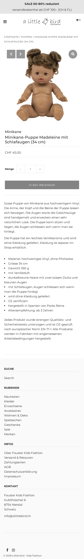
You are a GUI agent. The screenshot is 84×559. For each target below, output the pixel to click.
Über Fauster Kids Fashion (23, 453)
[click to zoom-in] (73, 54)
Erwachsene (13, 406)
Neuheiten (12, 397)
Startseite (11, 37)
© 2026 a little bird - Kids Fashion (22, 555)
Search (9, 378)
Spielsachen (12, 420)
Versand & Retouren (18, 457)
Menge (9, 168)
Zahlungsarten (15, 462)
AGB (7, 467)
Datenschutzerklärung (20, 471)
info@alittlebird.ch (17, 516)
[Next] (20, 54)
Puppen (26, 37)
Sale (7, 429)
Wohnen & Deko (16, 415)
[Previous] (11, 54)
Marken (9, 434)
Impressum (12, 476)
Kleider (9, 401)
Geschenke (12, 425)
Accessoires (12, 411)
